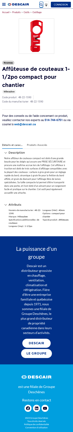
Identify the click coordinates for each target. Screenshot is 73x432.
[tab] (12, 145)
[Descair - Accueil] (18, 4)
